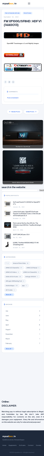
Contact (31, 445)
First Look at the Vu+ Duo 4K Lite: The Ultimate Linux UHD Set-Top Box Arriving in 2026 (27, 225)
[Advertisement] (22, 377)
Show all (8, 294)
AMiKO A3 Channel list (14, 268)
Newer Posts (15, 111)
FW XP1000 (27, 13)
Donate (38, 445)
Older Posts (30, 111)
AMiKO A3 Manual (33, 268)
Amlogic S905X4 (31, 276)
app (24, 285)
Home (4, 445)
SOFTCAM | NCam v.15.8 (21, 234)
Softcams (22, 445)
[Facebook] (5, 82)
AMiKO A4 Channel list (31, 272)
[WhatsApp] (13, 82)
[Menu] (29, 3)
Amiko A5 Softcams (13, 276)
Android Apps (11, 285)
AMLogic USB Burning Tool (15, 281)
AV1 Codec (10, 290)
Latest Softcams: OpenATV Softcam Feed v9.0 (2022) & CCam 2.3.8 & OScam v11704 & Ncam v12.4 (27, 213)
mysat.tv (9, 3)
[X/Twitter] (9, 82)
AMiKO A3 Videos (12, 272)
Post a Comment (13, 98)
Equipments (13, 445)
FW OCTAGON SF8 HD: (12, 13)
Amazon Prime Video (20, 263)
